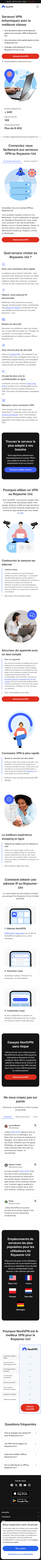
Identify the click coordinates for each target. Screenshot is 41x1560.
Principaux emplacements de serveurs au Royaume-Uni (20, 137)
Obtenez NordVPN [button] (20, 56)
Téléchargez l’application (14, 933)
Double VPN (15, 354)
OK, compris (20, 1548)
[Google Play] (20, 1500)
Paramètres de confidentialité (20, 1554)
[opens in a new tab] (11, 1485)
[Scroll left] (1, 137)
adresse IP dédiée (12, 308)
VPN (21, 513)
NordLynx (30, 771)
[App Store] (20, 1493)
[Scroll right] (39, 137)
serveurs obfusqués (10, 415)
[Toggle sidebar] (37, 7)
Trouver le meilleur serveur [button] (20, 470)
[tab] (12, 161)
